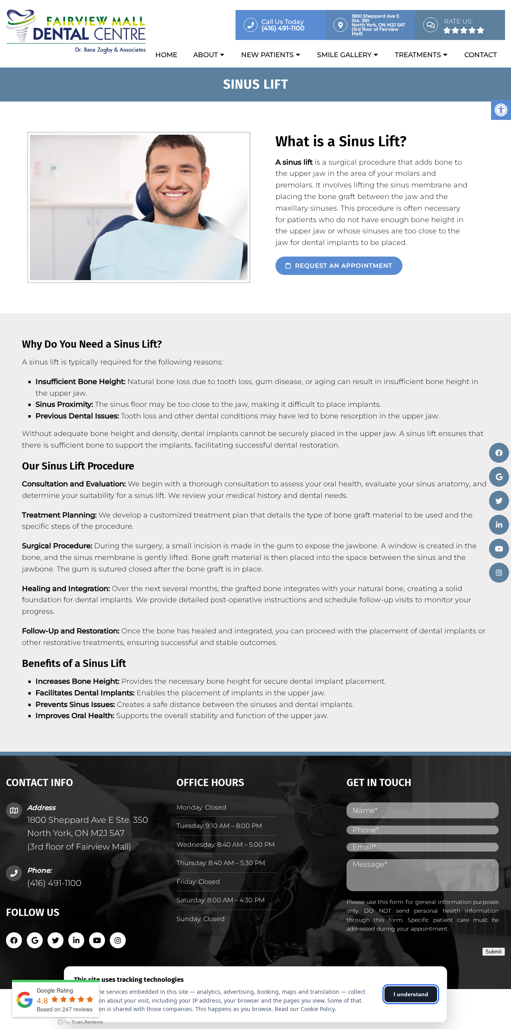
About (205, 55)
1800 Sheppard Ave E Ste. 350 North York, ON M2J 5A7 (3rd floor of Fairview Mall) (87, 833)
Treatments (418, 55)
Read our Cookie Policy (305, 1009)
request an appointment (342, 265)
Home (166, 55)
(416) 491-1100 (54, 883)
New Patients (267, 55)
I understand (411, 994)
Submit (493, 952)
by (83, 1022)
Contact (480, 55)
